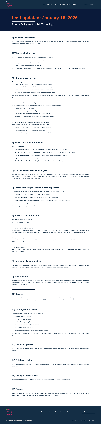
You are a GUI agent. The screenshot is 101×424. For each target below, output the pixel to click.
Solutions (49, 4)
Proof (56, 4)
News (68, 4)
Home (43, 4)
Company (62, 4)
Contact (74, 4)
